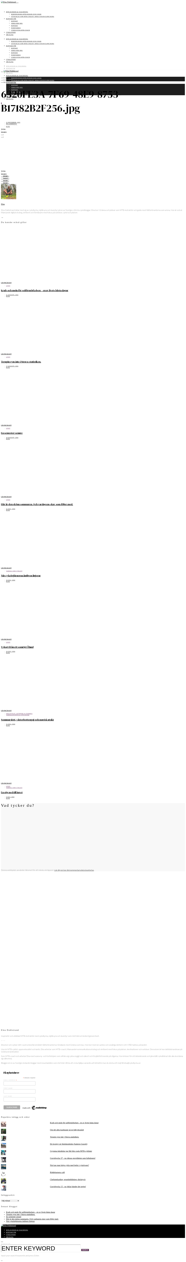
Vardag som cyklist (14, 571)
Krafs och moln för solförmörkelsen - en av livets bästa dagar (74, 1123)
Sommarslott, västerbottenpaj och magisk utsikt (27, 719)
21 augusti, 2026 (12, 295)
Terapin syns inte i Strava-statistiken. (21, 361)
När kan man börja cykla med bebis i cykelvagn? (69, 1165)
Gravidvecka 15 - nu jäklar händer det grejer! (68, 1187)
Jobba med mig (17, 23)
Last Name (8, 1096)
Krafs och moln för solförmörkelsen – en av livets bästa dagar (34, 290)
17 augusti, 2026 (12, 366)
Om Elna (9, 34)
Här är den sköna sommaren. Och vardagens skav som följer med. (37, 504)
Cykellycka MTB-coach (20, 30)
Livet (8, 285)
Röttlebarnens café (57, 1172)
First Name (8, 1088)
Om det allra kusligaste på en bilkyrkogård (67, 1130)
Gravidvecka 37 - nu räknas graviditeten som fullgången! (72, 1158)
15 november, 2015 (13, 122)
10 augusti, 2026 (12, 437)
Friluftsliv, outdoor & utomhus (19, 713)
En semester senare (12, 433)
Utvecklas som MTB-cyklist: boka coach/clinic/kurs (32, 16)
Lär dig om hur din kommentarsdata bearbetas (74, 870)
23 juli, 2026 (10, 509)
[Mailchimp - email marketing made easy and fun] (35, 1110)
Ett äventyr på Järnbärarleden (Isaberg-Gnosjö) (68, 1144)
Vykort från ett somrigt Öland (17, 647)
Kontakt (14, 21)
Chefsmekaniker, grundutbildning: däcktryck (68, 1179)
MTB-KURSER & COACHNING (17, 12)
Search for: (6, 1243)
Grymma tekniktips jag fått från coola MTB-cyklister (71, 1151)
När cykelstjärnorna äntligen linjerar (21, 575)
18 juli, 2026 (10, 651)
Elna (8, 126)
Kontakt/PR (11, 19)
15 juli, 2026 (10, 724)
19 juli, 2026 (10, 580)
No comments (11, 123)
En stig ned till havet (12, 792)
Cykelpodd (11, 32)
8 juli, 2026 (10, 797)
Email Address (10, 1080)
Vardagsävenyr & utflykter (17, 715)
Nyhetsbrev (16, 28)
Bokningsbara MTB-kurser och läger (26, 14)
